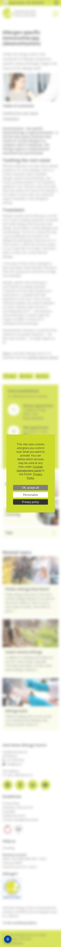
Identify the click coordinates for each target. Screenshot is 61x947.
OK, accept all (30, 487)
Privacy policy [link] (30, 502)
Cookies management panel (30, 468)
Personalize (30, 495)
